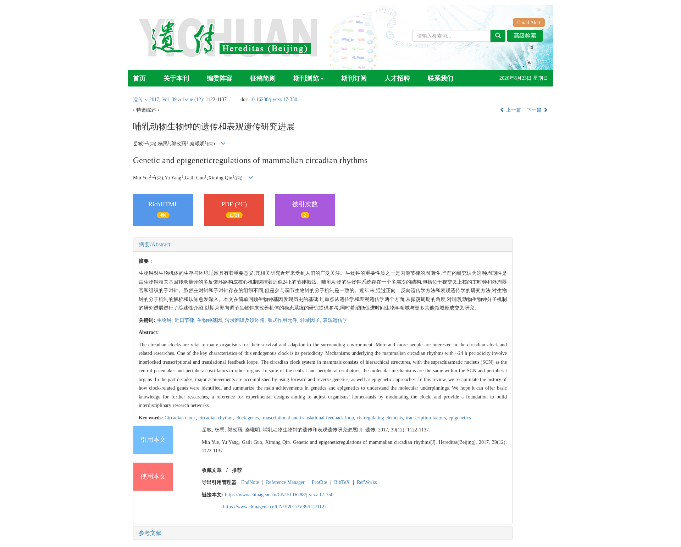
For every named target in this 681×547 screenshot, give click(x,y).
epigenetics (460, 417)
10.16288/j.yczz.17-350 (273, 99)
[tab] (322, 244)
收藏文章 (212, 470)
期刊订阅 (354, 78)
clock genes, (248, 417)
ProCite (319, 482)
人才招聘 (397, 78)
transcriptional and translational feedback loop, (309, 417)
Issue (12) (193, 99)
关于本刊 (176, 78)
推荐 (237, 470)
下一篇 (535, 110)
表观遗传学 (335, 320)
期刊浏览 (306, 78)
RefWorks (367, 482)
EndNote (250, 482)
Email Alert (529, 22)
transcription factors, (427, 417)
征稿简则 (263, 78)
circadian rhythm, (217, 417)
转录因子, (311, 320)
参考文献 (150, 533)
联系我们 (440, 78)
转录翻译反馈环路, (246, 320)
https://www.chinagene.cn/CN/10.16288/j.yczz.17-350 (279, 494)
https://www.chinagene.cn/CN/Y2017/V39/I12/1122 (275, 506)
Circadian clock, (182, 417)
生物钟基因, (211, 320)
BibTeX (342, 482)
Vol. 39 (169, 99)
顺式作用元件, (283, 320)
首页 (139, 78)
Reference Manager (285, 482)
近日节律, (186, 320)
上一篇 (513, 110)
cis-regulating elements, (381, 417)
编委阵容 (219, 78)
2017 (154, 99)
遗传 (138, 99)
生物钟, (166, 320)
